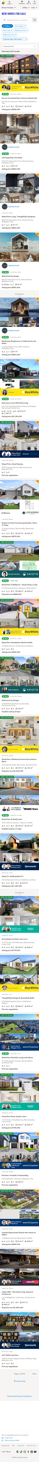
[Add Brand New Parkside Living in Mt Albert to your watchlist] (37, 1016)
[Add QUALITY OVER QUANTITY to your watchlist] (37, 835)
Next (34, 1374)
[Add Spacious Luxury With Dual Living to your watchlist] (37, 361)
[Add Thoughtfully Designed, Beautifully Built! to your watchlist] (37, 957)
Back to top (20, 1381)
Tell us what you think (11, 1440)
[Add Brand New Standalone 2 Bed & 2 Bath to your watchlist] (37, 601)
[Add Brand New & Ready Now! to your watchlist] (37, 778)
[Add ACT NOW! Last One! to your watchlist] (37, 1314)
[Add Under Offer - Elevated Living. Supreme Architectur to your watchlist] (37, 1251)
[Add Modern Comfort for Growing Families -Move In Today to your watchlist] (37, 482)
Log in (34, 3)
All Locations (19, 26)
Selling (25, 8)
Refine (7, 26)
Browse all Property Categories (19, 1396)
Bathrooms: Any (9, 35)
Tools (33, 8)
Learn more (8, 1438)
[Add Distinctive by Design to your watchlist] (37, 659)
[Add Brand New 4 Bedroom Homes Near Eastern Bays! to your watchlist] (37, 718)
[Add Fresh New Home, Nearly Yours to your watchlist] (37, 1075)
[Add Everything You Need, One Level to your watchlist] (37, 898)
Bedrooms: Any (20, 30)
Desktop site (5, 1445)
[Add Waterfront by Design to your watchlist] (37, 235)
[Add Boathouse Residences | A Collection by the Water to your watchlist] (37, 300)
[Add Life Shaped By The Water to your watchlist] (37, 116)
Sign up (29, 3)
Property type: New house (12, 39)
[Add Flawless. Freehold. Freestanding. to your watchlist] (37, 1134)
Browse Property (8, 8)
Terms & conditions (33, 1445)
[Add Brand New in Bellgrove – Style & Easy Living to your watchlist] (37, 543)
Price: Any (6, 30)
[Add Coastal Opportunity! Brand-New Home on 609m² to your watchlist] (37, 1192)
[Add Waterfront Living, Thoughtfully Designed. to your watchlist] (37, 176)
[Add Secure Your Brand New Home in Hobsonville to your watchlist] (37, 56)
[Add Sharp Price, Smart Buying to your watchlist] (37, 423)
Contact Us (20, 1445)
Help (13, 1445)
